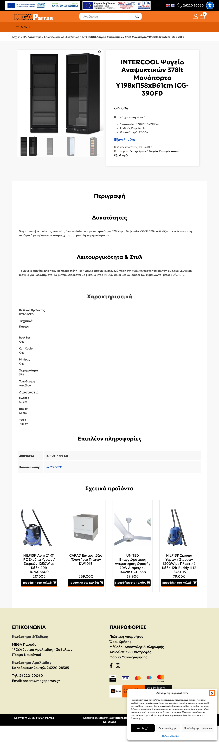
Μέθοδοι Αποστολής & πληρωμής (137, 647)
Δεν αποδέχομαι (168, 728)
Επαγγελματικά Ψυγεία (144, 151)
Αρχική (16, 37)
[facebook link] (112, 666)
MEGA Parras (45, 717)
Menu (25, 27)
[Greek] (173, 5)
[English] (168, 5)
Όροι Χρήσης (120, 641)
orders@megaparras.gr (41, 680)
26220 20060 (193, 5)
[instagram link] (119, 666)
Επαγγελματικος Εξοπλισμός (61, 37)
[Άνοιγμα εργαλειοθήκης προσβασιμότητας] (210, 5)
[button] (212, 693)
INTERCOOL (54, 467)
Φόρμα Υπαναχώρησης (128, 657)
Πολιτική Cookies (170, 736)
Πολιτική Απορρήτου (126, 636)
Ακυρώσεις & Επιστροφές (130, 652)
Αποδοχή (142, 728)
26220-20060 (31, 675)
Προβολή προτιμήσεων (198, 728)
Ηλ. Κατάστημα (32, 37)
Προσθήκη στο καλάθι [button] (37, 582)
